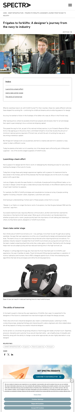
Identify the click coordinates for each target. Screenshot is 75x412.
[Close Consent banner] (71, 380)
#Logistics (26, 346)
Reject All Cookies (37, 403)
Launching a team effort (14, 89)
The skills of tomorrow (13, 97)
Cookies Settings (37, 399)
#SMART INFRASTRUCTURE (12, 346)
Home (5, 13)
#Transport (50, 346)
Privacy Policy (37, 394)
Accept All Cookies (37, 408)
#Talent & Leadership (38, 346)
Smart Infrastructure (15, 13)
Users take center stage (14, 93)
